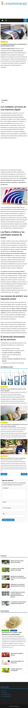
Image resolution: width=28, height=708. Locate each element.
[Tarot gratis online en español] (6, 655)
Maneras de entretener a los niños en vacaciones (13, 458)
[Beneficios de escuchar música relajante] (6, 562)
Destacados (5, 611)
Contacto (4, 690)
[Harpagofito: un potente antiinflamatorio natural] (6, 586)
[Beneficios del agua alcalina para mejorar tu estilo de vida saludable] (14, 377)
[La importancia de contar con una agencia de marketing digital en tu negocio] (6, 593)
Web (4, 513)
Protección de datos (6, 696)
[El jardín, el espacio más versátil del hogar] (6, 570)
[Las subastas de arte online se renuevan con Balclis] (6, 603)
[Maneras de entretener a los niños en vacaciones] (14, 446)
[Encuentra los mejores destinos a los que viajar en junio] (6, 577)
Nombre (4, 502)
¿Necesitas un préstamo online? (5, 474)
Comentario (6, 488)
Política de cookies (6, 694)
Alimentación (5, 630)
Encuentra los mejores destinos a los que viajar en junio (18, 578)
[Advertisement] (15, 10)
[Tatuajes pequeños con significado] (6, 662)
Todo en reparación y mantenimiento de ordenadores (24, 474)
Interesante (4, 41)
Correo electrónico (7, 507)
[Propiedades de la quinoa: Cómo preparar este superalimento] (14, 622)
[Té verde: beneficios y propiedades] (6, 670)
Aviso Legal (4, 692)
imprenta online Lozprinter (16, 127)
